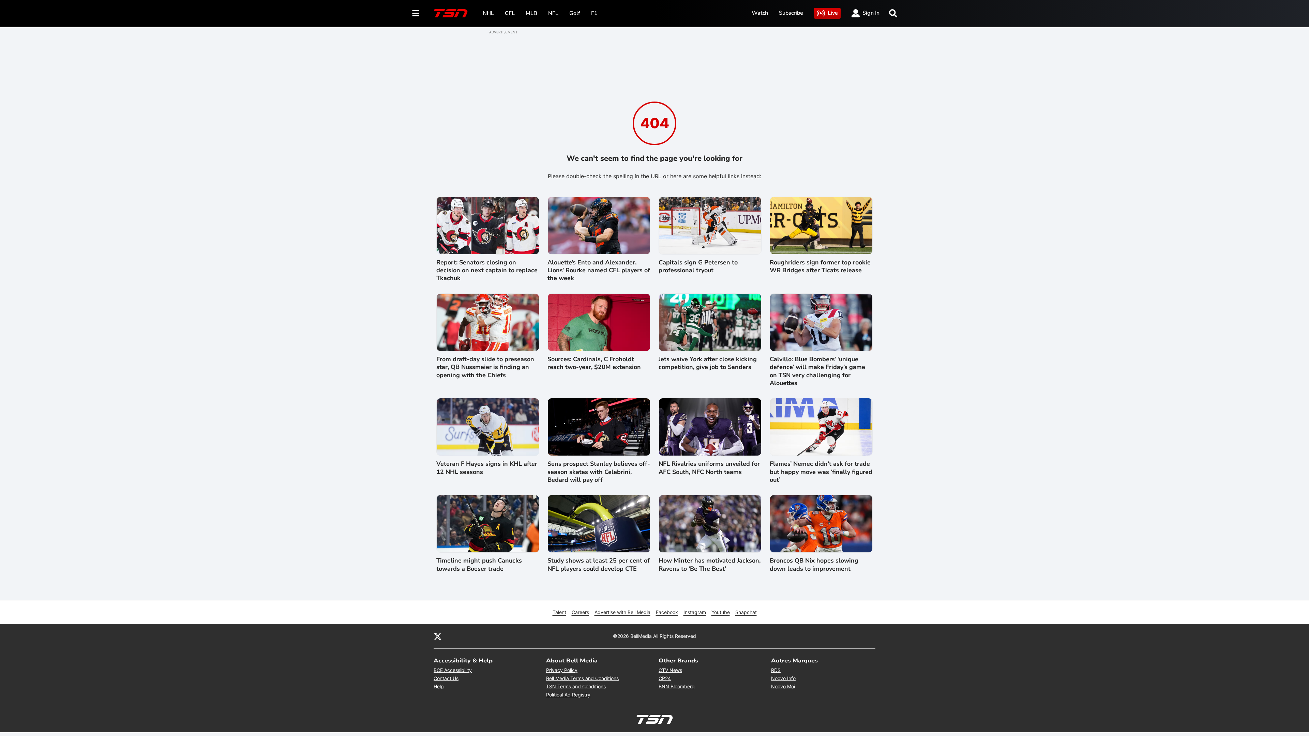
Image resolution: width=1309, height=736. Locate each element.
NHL (488, 13)
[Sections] (416, 13)
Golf (574, 13)
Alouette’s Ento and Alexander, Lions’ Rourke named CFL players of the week (598, 270)
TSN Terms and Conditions (576, 686)
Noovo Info (783, 678)
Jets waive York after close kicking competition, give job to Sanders (708, 363)
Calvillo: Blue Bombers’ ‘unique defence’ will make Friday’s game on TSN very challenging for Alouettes (817, 371)
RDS (776, 670)
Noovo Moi (783, 686)
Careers (580, 612)
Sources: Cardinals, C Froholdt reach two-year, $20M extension (594, 363)
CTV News (670, 670)
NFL (553, 13)
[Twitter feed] (438, 636)
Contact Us (446, 678)
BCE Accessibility (453, 670)
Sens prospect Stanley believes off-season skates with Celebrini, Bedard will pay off (598, 472)
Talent (559, 612)
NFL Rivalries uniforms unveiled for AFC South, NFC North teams (709, 468)
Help (439, 686)
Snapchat (746, 612)
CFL (510, 13)
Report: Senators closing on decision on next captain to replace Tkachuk (487, 270)
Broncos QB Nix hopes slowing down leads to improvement (814, 564)
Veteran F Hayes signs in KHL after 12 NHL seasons (486, 468)
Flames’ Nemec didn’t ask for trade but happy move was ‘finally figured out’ (821, 472)
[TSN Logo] (451, 13)
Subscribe (791, 13)
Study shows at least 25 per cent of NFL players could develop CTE (598, 564)
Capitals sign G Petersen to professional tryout (698, 266)
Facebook (667, 612)
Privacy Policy (561, 670)
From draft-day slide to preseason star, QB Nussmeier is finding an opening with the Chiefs (485, 367)
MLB (531, 13)
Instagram (694, 612)
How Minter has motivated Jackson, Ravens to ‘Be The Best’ (710, 564)
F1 (594, 13)
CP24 (665, 678)
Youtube (720, 612)
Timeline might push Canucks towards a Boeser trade (479, 564)
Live (833, 13)
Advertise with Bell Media (622, 612)
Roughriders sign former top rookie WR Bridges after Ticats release (820, 266)
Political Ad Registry (568, 694)
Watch (760, 13)
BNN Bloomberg (677, 686)
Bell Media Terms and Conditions (582, 678)
